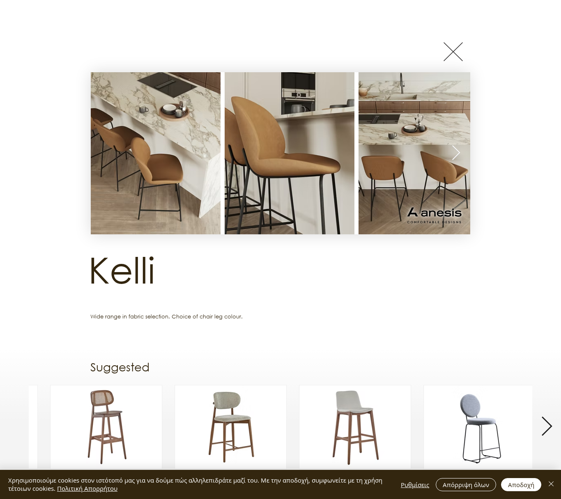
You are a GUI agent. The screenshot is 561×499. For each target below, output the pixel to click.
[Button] (453, 51)
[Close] (551, 484)
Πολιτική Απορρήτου (87, 488)
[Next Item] (456, 153)
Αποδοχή (521, 485)
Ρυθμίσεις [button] (415, 485)
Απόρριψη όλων (466, 485)
